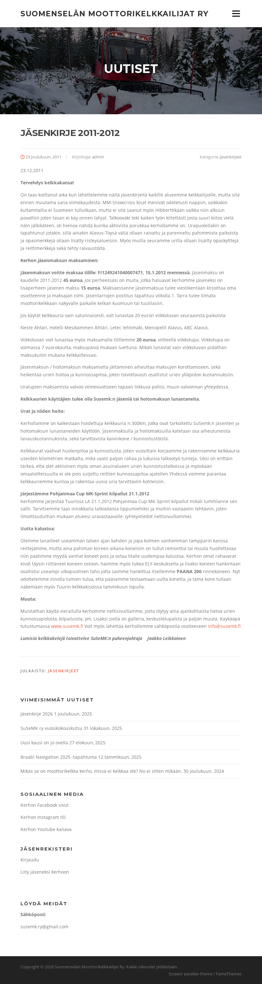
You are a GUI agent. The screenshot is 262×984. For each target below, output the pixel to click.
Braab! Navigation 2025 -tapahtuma (58, 757)
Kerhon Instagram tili (43, 817)
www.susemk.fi (67, 626)
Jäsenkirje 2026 (36, 714)
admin (98, 157)
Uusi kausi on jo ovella (44, 743)
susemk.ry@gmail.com (44, 927)
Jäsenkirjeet (231, 157)
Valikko (236, 14)
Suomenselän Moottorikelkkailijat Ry (114, 13)
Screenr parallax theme (190, 974)
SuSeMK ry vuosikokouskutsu (51, 728)
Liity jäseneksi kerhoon (44, 872)
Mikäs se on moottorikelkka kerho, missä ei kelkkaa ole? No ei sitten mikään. (101, 771)
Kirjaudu (29, 860)
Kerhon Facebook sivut (44, 805)
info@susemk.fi (224, 626)
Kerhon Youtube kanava (46, 829)
